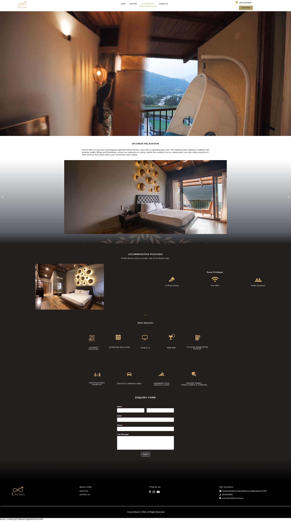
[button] (246, 8)
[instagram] (155, 492)
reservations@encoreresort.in (233, 498)
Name (120, 407)
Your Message (123, 434)
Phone (120, 425)
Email (120, 416)
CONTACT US (163, 4)
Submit (145, 454)
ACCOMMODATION (147, 4)
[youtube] (158, 492)
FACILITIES (133, 4)
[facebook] (151, 492)
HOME (123, 4)
